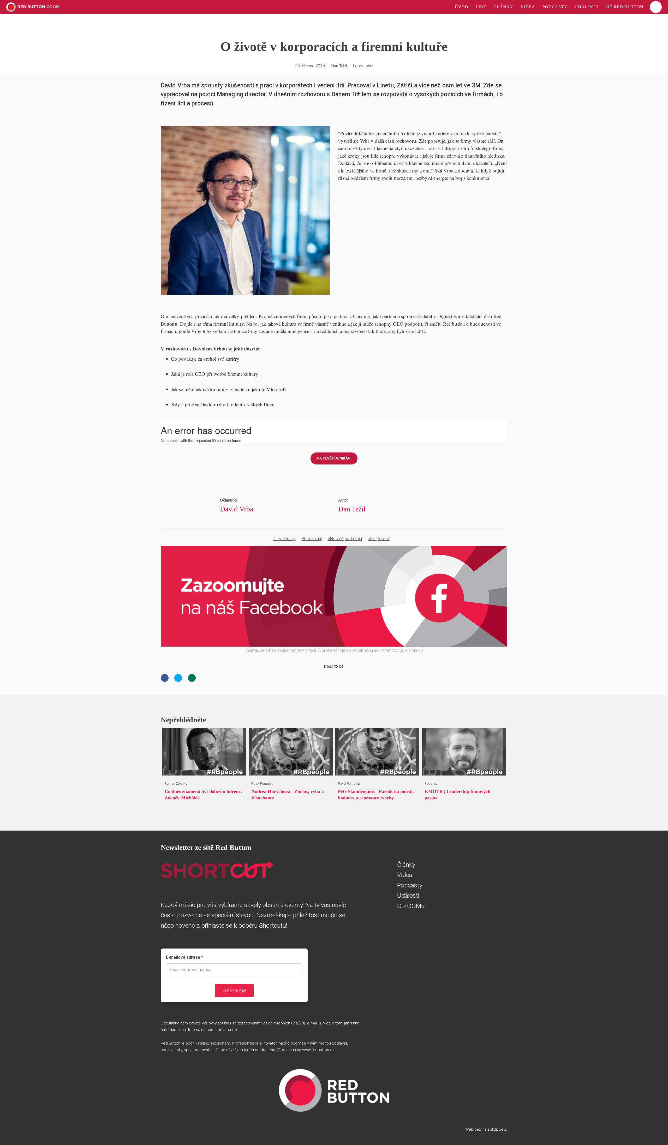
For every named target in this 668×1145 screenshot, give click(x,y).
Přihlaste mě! (234, 990)
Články (406, 864)
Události (408, 895)
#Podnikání (312, 538)
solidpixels (497, 1129)
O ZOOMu (411, 906)
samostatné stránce (219, 1029)
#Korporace (379, 538)
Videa (404, 875)
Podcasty (409, 885)
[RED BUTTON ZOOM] (32, 7)
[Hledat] (656, 7)
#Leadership (284, 538)
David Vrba (236, 509)
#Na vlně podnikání (345, 538)
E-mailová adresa (183, 957)
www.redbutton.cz (318, 1049)
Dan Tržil (339, 65)
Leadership (363, 65)
